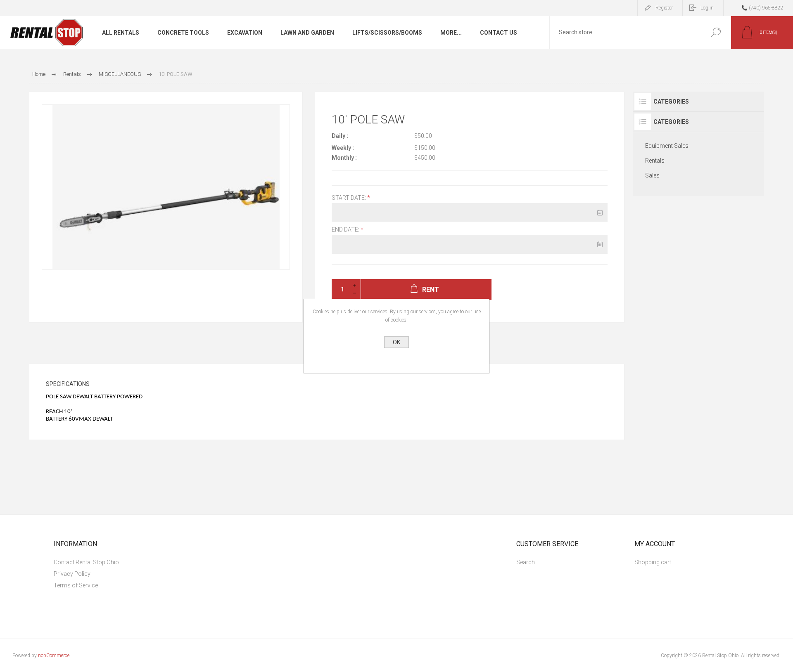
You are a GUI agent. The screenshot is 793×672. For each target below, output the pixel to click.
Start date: (349, 197)
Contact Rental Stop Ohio (86, 562)
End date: (346, 230)
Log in (707, 8)
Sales (652, 175)
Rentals (655, 160)
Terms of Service (76, 585)
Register (664, 8)
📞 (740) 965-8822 (762, 8)
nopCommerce (53, 655)
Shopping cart (652, 562)
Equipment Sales (667, 145)
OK (396, 342)
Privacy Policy (72, 573)
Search (713, 32)
